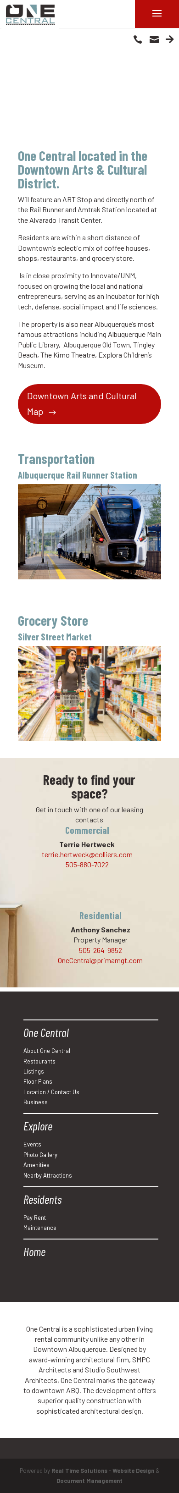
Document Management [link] (89, 1480)
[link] (30, 14)
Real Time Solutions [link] (79, 1470)
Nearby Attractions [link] (47, 1175)
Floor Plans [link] (37, 1081)
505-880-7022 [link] (87, 864)
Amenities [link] (36, 1164)
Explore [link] (37, 1125)
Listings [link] (33, 1071)
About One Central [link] (46, 1050)
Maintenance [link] (39, 1227)
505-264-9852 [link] (100, 950)
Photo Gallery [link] (40, 1154)
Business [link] (35, 1102)
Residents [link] (42, 1199)
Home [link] (34, 1251)
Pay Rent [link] (34, 1217)
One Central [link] (46, 1032)
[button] (137, 38)
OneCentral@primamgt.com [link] (100, 960)
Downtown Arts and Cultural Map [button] (82, 403)
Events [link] (32, 1144)
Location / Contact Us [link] (51, 1092)
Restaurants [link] (39, 1061)
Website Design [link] (133, 1470)
